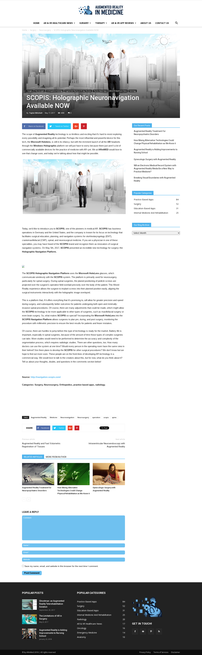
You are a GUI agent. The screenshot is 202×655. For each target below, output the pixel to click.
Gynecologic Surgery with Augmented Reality (155, 159)
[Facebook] (135, 631)
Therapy (100, 23)
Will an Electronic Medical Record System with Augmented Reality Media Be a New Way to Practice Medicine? (155, 168)
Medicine (53, 417)
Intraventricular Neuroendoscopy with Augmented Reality (107, 445)
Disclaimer (175, 652)
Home (36, 23)
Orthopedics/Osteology (55, 91)
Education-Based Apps (144, 208)
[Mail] (143, 631)
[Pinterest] (151, 631)
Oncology (81, 628)
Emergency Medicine (87, 632)
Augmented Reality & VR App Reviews (78, 91)
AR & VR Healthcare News (58, 23)
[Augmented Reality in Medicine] (101, 10)
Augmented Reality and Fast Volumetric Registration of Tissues (41, 445)
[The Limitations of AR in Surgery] (29, 619)
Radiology (132, 91)
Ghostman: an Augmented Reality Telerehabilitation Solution (51, 604)
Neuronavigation (67, 417)
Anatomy (81, 637)
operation (96, 417)
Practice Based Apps (100, 91)
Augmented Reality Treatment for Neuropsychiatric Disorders (150, 132)
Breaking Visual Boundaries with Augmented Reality (154, 179)
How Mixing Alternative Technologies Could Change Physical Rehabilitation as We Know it (73, 490)
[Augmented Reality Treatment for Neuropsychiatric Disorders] (38, 474)
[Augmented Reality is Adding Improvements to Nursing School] (29, 634)
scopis (106, 417)
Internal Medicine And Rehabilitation (151, 212)
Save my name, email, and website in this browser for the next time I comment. (61, 566)
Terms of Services (160, 652)
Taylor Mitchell (35, 113)
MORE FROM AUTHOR (56, 457)
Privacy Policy (145, 652)
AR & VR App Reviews (122, 23)
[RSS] (159, 631)
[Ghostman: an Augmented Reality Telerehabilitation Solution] (29, 604)
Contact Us (162, 23)
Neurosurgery (45, 30)
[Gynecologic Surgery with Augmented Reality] (109, 474)
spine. (114, 417)
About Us (145, 23)
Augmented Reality (39, 417)
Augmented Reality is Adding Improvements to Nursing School (155, 151)
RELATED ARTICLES (33, 457)
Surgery (84, 23)
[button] (176, 23)
